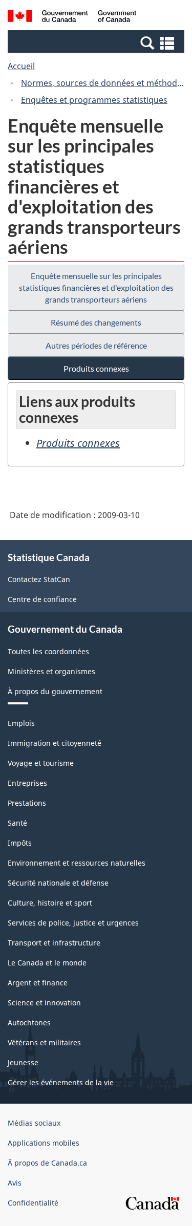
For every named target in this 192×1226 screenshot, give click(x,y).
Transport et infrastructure (54, 943)
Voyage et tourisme (41, 763)
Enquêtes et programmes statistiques (94, 99)
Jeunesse (23, 1062)
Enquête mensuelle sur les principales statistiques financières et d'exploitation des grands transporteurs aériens (96, 287)
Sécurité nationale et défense (58, 883)
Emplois (21, 723)
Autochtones (29, 1022)
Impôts (20, 843)
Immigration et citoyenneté (54, 743)
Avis (15, 1183)
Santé (17, 823)
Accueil (21, 66)
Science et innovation (44, 1002)
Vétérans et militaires (44, 1042)
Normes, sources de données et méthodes (103, 83)
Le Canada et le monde (47, 962)
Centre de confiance (42, 599)
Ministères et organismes (51, 671)
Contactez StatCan (39, 579)
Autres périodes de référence (96, 345)
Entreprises (27, 783)
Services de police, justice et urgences (73, 923)
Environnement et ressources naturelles (76, 863)
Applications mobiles (43, 1143)
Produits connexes (96, 368)
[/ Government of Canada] (72, 17)
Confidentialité (33, 1203)
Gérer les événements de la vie (61, 1082)
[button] (97, 42)
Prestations (27, 803)
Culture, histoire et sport (50, 903)
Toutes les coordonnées (48, 651)
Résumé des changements (96, 322)
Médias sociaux (34, 1123)
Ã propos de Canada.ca (47, 1163)
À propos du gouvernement (55, 691)
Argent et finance (38, 982)
